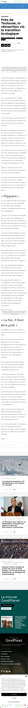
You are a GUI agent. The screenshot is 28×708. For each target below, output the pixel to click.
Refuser (14, 698)
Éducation (19, 38)
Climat (3, 13)
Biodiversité (6, 478)
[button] (26, 676)
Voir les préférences (14, 701)
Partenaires (4, 654)
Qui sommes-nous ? (6, 651)
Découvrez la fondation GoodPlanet (11, 664)
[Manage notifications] (25, 705)
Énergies (11, 561)
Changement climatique (8, 38)
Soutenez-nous (5, 659)
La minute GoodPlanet (7, 661)
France (3, 39)
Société (9, 13)
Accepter (14, 694)
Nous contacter (5, 656)
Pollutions (11, 519)
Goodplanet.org (7, 605)
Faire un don (19, 1)
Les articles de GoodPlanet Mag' (14, 562)
